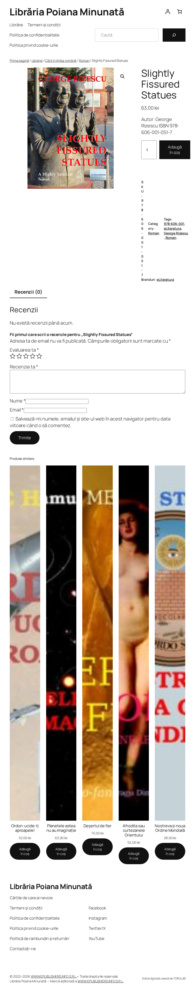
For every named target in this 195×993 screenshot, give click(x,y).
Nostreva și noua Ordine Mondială (170, 827)
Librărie (37, 60)
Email (17, 410)
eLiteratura (172, 228)
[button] (122, 76)
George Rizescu (176, 233)
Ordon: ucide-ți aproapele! (25, 827)
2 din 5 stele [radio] (19, 356)
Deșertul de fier (97, 825)
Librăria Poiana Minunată (67, 11)
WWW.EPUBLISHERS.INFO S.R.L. (54, 976)
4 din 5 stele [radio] (32, 356)
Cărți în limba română (60, 60)
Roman (84, 60)
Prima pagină (19, 60)
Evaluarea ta (24, 350)
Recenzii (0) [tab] (28, 292)
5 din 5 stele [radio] (39, 356)
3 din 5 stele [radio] (26, 356)
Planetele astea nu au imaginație (61, 827)
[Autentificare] (168, 12)
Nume (17, 401)
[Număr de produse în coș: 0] (179, 12)
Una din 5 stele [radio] (12, 356)
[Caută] (174, 35)
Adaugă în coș (175, 149)
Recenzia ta (24, 366)
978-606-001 (174, 223)
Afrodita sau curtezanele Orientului (134, 830)
